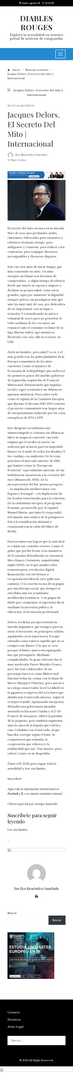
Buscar (12, 913)
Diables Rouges (36, 22)
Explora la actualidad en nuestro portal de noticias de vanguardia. (36, 36)
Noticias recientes (20, 106)
